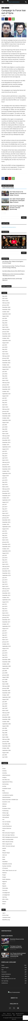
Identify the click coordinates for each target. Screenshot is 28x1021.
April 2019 (4, 458)
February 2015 (6, 566)
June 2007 (4, 704)
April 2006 (4, 735)
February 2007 (6, 712)
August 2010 (5, 648)
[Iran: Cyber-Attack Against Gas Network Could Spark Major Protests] (5, 200)
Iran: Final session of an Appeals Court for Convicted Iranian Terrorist (18, 193)
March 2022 (5, 380)
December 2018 (6, 466)
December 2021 (6, 387)
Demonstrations (6, 797)
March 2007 (5, 710)
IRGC (3, 830)
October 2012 (5, 597)
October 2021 (5, 391)
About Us (9, 1013)
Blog (3, 790)
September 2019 (6, 447)
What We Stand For (20, 1013)
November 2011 (6, 622)
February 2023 (6, 356)
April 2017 (4, 511)
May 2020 (4, 429)
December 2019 (6, 440)
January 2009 (5, 675)
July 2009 (4, 670)
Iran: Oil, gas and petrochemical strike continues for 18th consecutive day (18, 955)
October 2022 (5, 365)
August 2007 (5, 699)
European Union (6, 808)
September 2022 (6, 367)
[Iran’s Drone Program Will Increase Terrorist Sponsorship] (5, 207)
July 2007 (4, 701)
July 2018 (4, 478)
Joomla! (4, 848)
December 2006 (6, 717)
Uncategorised (6, 892)
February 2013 (6, 588)
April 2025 (4, 298)
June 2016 (4, 533)
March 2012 (5, 613)
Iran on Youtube (6, 821)
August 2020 (5, 422)
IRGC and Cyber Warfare (8, 835)
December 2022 (6, 360)
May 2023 (4, 349)
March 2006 (5, 737)
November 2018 (6, 469)
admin (4, 15)
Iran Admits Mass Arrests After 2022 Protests (13, 271)
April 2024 (4, 325)
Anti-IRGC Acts (6, 779)
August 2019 (5, 449)
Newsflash (5, 861)
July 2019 (4, 451)
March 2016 (5, 540)
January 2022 (5, 385)
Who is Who (5, 899)
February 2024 (6, 329)
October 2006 (5, 721)
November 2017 (6, 495)
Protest (4, 877)
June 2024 (4, 320)
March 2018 (5, 486)
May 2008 (4, 681)
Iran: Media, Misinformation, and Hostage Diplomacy (12, 279)
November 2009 (6, 661)
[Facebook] (2, 19)
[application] (14, 242)
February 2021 (6, 409)
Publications (19, 1015)
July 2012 (4, 604)
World (3, 903)
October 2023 (5, 338)
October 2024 (5, 311)
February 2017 (6, 515)
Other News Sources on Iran (9, 870)
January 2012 (5, 617)
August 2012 (5, 602)
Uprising (4, 897)
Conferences (5, 793)
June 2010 (4, 653)
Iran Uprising (5, 824)
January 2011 (5, 642)
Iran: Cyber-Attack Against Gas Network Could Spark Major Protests (17, 200)
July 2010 (4, 650)
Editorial (4, 804)
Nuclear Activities (6, 866)
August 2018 (5, 475)
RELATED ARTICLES (7, 185)
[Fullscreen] (24, 247)
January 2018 (5, 491)
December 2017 (6, 493)
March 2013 (5, 586)
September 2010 (6, 646)
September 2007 (6, 697)
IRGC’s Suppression (7, 844)
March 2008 (5, 684)
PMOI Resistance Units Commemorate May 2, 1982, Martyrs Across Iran (13, 274)
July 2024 (4, 318)
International (5, 817)
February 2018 (6, 489)
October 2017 (5, 497)
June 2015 (4, 557)
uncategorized (6, 895)
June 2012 (4, 606)
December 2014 (6, 571)
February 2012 (6, 615)
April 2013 (4, 584)
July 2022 (4, 371)
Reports (4, 886)
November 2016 (6, 522)
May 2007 (4, 706)
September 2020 (6, 420)
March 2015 (5, 564)
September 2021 (6, 393)
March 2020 (5, 433)
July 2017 (4, 504)
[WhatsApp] (13, 19)
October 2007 (5, 695)
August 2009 (5, 668)
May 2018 (4, 482)
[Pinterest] (9, 19)
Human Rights (5, 815)
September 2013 (6, 575)
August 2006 (5, 726)
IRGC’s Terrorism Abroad (8, 846)
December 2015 (6, 544)
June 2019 (4, 453)
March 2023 (5, 353)
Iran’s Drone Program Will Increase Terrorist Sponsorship (17, 207)
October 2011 (5, 624)
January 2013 (5, 591)
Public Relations (6, 879)
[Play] (3, 247)
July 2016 (4, 531)
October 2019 (5, 444)
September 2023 (6, 340)
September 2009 (6, 666)
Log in (3, 913)
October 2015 (5, 548)
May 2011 (4, 635)
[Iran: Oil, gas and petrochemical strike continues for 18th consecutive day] (5, 955)
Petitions (4, 872)
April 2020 (4, 431)
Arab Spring (5, 784)
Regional (4, 881)
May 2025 (4, 296)
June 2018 (4, 480)
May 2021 (4, 402)
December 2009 (6, 659)
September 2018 (6, 473)
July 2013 (4, 577)
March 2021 (5, 407)
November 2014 (6, 573)
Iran (3, 819)
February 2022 (6, 382)
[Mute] (22, 247)
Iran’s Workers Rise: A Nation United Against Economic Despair (12, 262)
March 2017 (5, 513)
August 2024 (5, 316)
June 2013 (4, 579)
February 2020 (6, 435)
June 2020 (4, 427)
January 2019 (5, 464)
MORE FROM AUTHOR (8, 187)
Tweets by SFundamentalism (8, 227)
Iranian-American (6, 828)
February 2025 (6, 303)
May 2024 (4, 322)
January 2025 (5, 305)
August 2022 (5, 369)
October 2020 (5, 418)
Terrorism (11, 5)
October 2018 (5, 471)
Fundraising (5, 810)
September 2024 (6, 314)
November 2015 (6, 546)
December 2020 (6, 413)
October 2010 (5, 644)
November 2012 (6, 595)
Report (4, 883)
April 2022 (4, 378)
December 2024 (6, 307)
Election (4, 806)
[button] (2, 2)
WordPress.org (6, 919)
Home (2, 5)
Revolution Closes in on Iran (17, 939)
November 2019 (6, 442)
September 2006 (6, 723)
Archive (4, 786)
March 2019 (5, 460)
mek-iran (4, 855)
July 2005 (4, 755)
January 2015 (5, 568)
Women (4, 901)
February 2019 (6, 462)
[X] (6, 19)
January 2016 (5, 542)
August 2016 (5, 529)
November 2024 (6, 309)
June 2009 (4, 673)
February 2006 (6, 739)
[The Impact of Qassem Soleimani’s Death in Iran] (5, 948)
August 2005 (5, 752)
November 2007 (6, 692)
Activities (4, 773)
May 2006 (4, 732)
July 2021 (4, 398)
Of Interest (5, 868)
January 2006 (5, 741)
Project (4, 875)
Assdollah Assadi (6, 788)
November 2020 (6, 416)
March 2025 (5, 300)
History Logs (5, 813)
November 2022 (6, 362)
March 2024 (5, 327)
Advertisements (6, 775)
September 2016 (6, 526)
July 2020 (4, 424)
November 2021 (6, 389)
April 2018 (4, 484)
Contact (24, 1015)
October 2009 (5, 664)
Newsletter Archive (7, 864)
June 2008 (4, 679)
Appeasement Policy (7, 782)
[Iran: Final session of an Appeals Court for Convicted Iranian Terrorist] (5, 193)
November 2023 (6, 336)
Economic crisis (6, 801)
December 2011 (6, 619)
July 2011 (4, 630)
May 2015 (4, 560)
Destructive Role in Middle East (10, 799)
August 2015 (5, 553)
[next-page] (5, 213)
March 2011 (5, 639)
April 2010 (4, 657)
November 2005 (6, 746)
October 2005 (5, 748)
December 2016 (6, 520)
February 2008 (6, 686)
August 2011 (5, 628)
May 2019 (4, 455)
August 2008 (5, 677)
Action (4, 768)
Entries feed (5, 915)
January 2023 (5, 358)
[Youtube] (18, 1008)
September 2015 (6, 551)
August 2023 (5, 342)
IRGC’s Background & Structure (10, 837)
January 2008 (5, 688)
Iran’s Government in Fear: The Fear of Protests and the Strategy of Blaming (13, 266)
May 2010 (4, 655)
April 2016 (4, 537)
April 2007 (4, 708)
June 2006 (4, 730)
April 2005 (4, 757)
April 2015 (4, 562)
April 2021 (4, 404)
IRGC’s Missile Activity (7, 841)
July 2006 (4, 728)
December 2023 (6, 334)
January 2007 (5, 715)
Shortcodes (5, 888)
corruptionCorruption (7, 795)
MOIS (3, 857)
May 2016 (4, 535)
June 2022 (4, 373)
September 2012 (6, 599)
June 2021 (4, 400)
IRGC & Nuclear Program (8, 832)
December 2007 (6, 690)
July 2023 (4, 345)
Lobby (3, 850)
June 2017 (4, 506)
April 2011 (4, 637)
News (6, 5)
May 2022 (4, 376)
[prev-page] (2, 213)
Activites (4, 770)
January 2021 (5, 411)
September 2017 (6, 500)
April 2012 (4, 610)
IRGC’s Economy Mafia (7, 839)
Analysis (4, 777)
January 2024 (5, 331)
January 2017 (5, 517)
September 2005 (6, 750)
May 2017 (4, 509)
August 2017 (5, 502)
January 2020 (5, 438)
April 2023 (4, 351)
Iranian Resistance (7, 826)
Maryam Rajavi (6, 852)
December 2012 (6, 593)
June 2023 (4, 347)
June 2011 (4, 633)
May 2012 (4, 608)
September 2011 (6, 626)
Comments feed (6, 917)
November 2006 (6, 719)
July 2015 (4, 555)
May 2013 (4, 582)
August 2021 (5, 396)
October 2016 (5, 524)
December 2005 (6, 743)
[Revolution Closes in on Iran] (5, 941)
